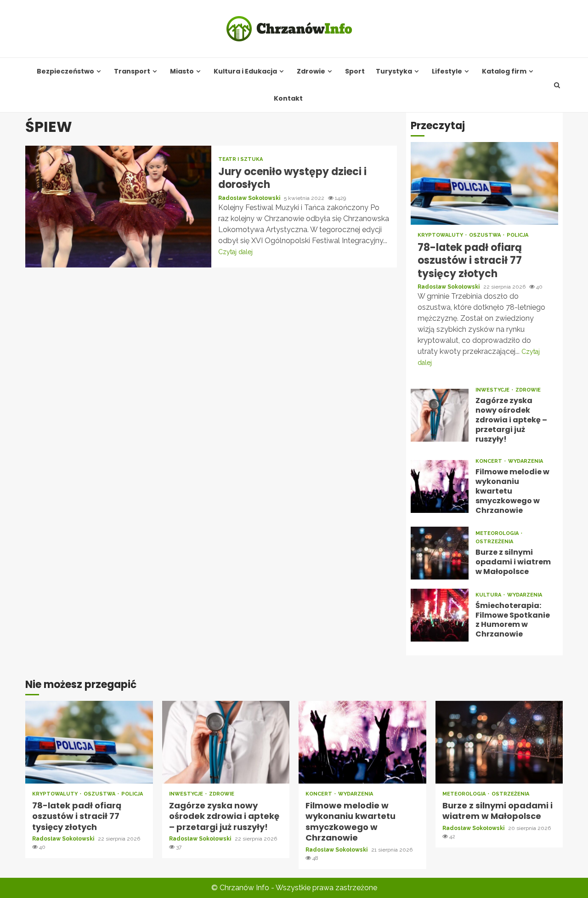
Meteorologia (497, 533)
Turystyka (394, 71)
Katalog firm (504, 71)
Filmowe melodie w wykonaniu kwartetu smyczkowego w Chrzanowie (440, 486)
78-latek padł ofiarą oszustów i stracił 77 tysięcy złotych (484, 183)
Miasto (182, 71)
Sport (355, 71)
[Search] (557, 85)
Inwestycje (493, 389)
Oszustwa (485, 235)
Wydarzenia (525, 461)
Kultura (489, 594)
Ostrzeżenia (494, 541)
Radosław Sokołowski (250, 198)
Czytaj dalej (235, 252)
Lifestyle (447, 71)
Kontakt (288, 98)
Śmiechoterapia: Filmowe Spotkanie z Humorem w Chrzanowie (440, 615)
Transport (132, 71)
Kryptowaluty (441, 235)
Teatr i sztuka (240, 159)
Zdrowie (311, 71)
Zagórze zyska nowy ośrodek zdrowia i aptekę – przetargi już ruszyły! (440, 415)
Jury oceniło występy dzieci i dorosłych (118, 206)
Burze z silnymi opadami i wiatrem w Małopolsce (440, 553)
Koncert (489, 461)
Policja (517, 235)
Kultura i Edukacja (245, 71)
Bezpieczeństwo (65, 71)
